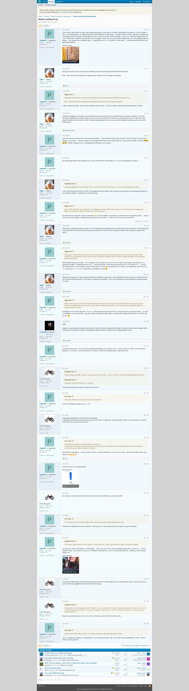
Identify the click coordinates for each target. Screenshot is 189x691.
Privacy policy (133, 686)
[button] (63, 1)
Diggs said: (68, 94)
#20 (147, 493)
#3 (148, 91)
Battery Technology (66, 665)
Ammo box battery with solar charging (58, 658)
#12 (147, 297)
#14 (147, 346)
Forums (51, 2)
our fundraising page (66, 12)
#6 (148, 158)
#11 (147, 274)
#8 (148, 202)
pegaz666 (47, 665)
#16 (147, 393)
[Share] (145, 29)
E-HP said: (67, 396)
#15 (147, 368)
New (41, 5)
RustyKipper (48, 660)
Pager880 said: (69, 184)
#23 (147, 579)
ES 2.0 (42, 686)
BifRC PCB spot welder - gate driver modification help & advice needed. (70, 663)
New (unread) (51, 5)
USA (47, 386)
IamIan (46, 670)
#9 (148, 226)
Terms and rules (121, 686)
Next (46, 26)
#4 (148, 113)
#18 (147, 437)
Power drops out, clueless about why (58, 653)
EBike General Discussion (70, 660)
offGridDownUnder (139, 660)
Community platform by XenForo (94, 689)
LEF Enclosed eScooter (52, 668)
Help (140, 686)
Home (45, 2)
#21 (147, 515)
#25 (147, 623)
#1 (148, 30)
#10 (147, 248)
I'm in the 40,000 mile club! (54, 673)
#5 (148, 135)
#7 (148, 180)
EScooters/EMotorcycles (67, 670)
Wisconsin (48, 86)
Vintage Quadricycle (51, 655)
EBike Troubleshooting (75, 655)
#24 (147, 601)
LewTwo (143, 670)
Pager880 (43, 22)
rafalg (144, 665)
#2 (148, 69)
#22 (147, 538)
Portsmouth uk (50, 47)
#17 (147, 415)
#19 (147, 464)
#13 (147, 321)
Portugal (48, 341)
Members (59, 2)
